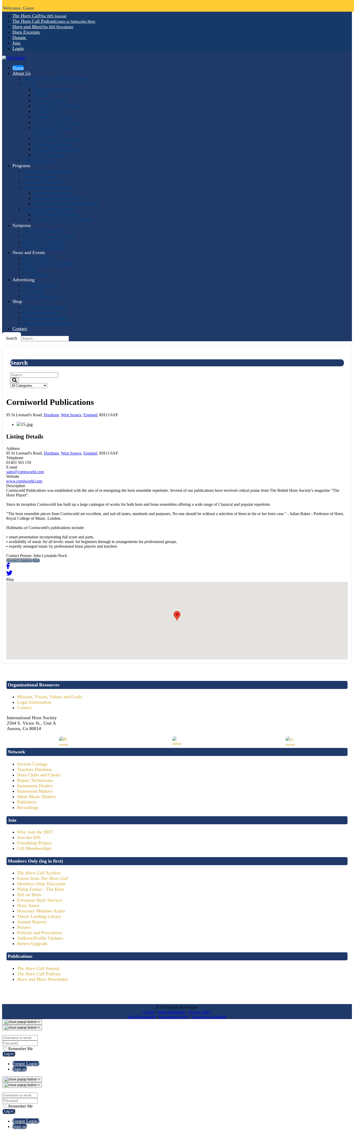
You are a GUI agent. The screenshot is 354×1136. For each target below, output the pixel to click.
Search (11, 338)
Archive (39, 872)
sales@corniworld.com (25, 472)
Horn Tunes (28, 905)
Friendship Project (34, 842)
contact (148, 1012)
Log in (8, 1054)
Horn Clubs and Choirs (39, 774)
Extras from (42, 878)
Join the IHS (29, 837)
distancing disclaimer (209, 1016)
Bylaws (24, 927)
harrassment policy (174, 1016)
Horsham (51, 415)
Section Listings (32, 764)
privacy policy (199, 1012)
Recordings (27, 807)
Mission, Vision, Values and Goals (49, 696)
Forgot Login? (25, 1063)
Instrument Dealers (35, 785)
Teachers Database (34, 769)
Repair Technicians (35, 780)
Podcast (38, 973)
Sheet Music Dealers (36, 796)
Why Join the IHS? (35, 832)
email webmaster (171, 1012)
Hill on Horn (29, 894)
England (90, 415)
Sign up (19, 1069)
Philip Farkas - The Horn (40, 889)
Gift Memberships (34, 848)
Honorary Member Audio (41, 911)
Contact (24, 707)
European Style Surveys (39, 900)
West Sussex (71, 415)
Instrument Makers (35, 791)
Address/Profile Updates (40, 938)
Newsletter (42, 979)
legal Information (141, 1016)
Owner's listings (19, 560)
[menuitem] (39, 15)
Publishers (27, 802)
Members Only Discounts (41, 883)
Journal (38, 968)
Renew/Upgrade (32, 943)
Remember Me (20, 1048)
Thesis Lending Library (39, 916)
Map (36, 560)
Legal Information (34, 702)
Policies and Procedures (39, 932)
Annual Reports (32, 921)
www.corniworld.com (24, 481)
